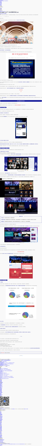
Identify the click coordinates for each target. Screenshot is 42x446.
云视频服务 (5, 13)
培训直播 (1, 426)
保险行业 (1, 424)
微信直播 (1, 389)
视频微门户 (1, 416)
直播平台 (1, 387)
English (0, 445)
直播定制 (1, 420)
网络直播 (1, 391)
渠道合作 (1, 436)
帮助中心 (1, 431)
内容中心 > (2, 11)
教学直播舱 (1, 414)
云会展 (0, 13)
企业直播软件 (1, 392)
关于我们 (1, 434)
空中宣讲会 (1, 430)
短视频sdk (1, 418)
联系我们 (1, 436)
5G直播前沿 (1, 435)
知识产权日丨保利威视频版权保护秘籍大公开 (6, 360)
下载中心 (1, 432)
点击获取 (8, 359)
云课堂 (0, 395)
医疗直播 (1, 383)
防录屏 (0, 393)
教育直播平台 (1, 385)
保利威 (0, 384)
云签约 (3, 13)
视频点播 (1, 385)
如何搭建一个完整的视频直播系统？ (3, 361)
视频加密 (1, 390)
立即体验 (1, 408)
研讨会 (0, 413)
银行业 (0, 423)
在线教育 (1, 422)
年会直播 (1, 429)
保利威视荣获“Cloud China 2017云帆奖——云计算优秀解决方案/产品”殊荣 (7, 362)
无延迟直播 (1, 417)
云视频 (0, 386)
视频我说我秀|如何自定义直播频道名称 (3, 364)
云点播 (0, 411)
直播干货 (1, 433)
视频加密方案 (1, 419)
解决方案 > (5, 11)
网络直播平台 (1, 394)
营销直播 (1, 427)
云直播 (2, 13)
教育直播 (1, 390)
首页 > (0, 11)
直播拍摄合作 (1, 437)
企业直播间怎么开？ (2, 363)
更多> (2, 382)
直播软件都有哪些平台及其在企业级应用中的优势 (4, 365)
